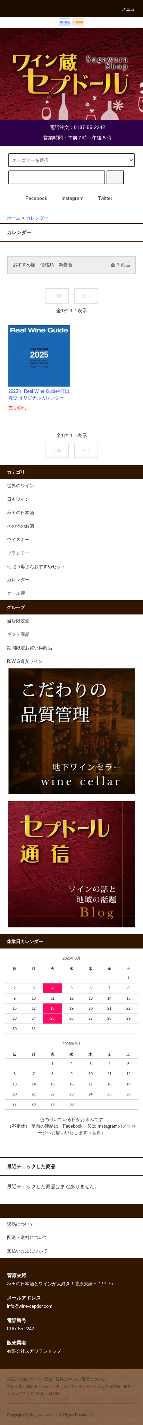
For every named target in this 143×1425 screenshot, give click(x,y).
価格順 (47, 264)
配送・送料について (61, 1379)
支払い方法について (24, 1379)
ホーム (13, 218)
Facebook (36, 198)
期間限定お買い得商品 (29, 648)
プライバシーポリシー (75, 1386)
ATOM (53, 1393)
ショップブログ (20, 1393)
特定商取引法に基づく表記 (30, 1386)
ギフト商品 (18, 634)
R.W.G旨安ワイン (25, 661)
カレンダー (37, 218)
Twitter (105, 198)
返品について (93, 1379)
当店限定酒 (18, 621)
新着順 (65, 264)
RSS (40, 1393)
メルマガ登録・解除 (114, 1386)
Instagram (72, 198)
